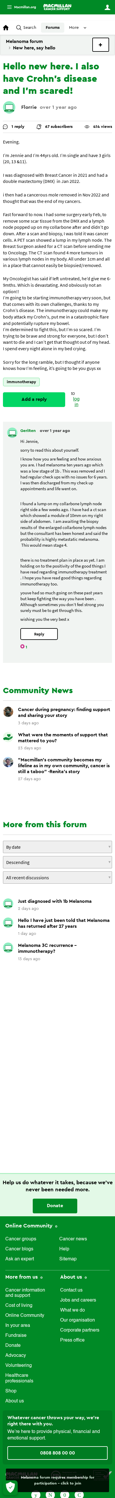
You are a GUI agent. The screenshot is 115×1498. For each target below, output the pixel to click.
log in (76, 402)
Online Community (29, 1225)
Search (29, 28)
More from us (22, 1277)
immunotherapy (21, 382)
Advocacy (15, 1355)
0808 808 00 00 (57, 1453)
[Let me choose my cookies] (10, 1487)
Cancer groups (20, 1239)
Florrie (29, 107)
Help (64, 1249)
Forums (53, 28)
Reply (39, 634)
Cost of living (18, 1305)
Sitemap (68, 1259)
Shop (11, 1391)
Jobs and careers (78, 1300)
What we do (72, 1310)
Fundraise (16, 1335)
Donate (55, 1205)
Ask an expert (19, 1259)
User (107, 7)
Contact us (71, 1290)
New (100, 45)
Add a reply (34, 399)
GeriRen (28, 431)
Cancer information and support (25, 1293)
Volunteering (18, 1365)
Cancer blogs (19, 1249)
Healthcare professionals (19, 1378)
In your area (17, 1325)
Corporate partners (79, 1330)
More (19, 7)
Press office (72, 1340)
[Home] (57, 7)
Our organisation (77, 1320)
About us (14, 1401)
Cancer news (73, 1239)
